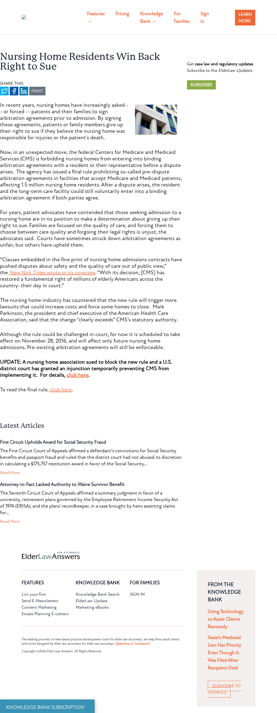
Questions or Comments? (133, 644)
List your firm (34, 594)
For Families (182, 17)
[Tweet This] (4, 91)
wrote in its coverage (52, 272)
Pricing (122, 14)
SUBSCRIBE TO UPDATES (224, 689)
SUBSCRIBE (201, 85)
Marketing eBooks (92, 607)
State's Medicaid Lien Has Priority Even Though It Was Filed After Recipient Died (224, 653)
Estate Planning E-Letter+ (45, 614)
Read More (10, 472)
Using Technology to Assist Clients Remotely (226, 619)
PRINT (37, 91)
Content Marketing (39, 607)
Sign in (204, 17)
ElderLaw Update (91, 601)
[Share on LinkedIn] (24, 91)
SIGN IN (137, 594)
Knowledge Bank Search (98, 594)
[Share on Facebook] (14, 91)
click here (77, 375)
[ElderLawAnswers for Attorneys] (121, 555)
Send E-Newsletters (40, 601)
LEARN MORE (245, 18)
